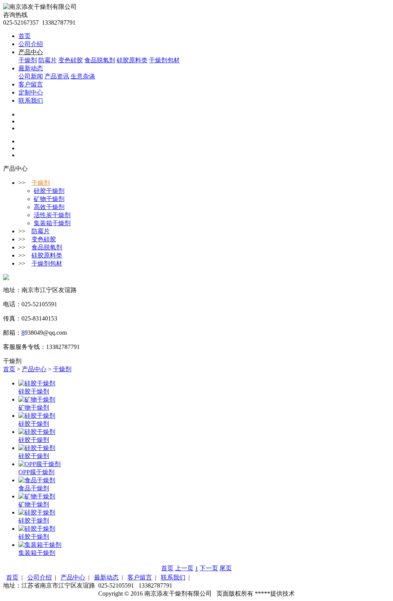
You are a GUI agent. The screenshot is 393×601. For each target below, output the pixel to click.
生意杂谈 (83, 76)
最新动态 (30, 68)
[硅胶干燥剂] (36, 383)
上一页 (184, 568)
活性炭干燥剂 (52, 215)
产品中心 (30, 52)
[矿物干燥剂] (36, 399)
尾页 (226, 568)
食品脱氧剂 (99, 60)
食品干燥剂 (33, 488)
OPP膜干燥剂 (36, 472)
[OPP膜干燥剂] (39, 464)
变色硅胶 (70, 60)
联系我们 (30, 100)
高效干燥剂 (49, 207)
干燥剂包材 (164, 60)
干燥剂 (27, 60)
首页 (24, 36)
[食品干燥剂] (36, 480)
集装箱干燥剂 (52, 223)
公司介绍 (30, 44)
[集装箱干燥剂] (39, 544)
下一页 (209, 568)
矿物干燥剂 (49, 199)
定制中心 (30, 92)
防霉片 (47, 60)
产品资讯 (57, 76)
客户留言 (30, 84)
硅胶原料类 (132, 60)
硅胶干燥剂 (49, 191)
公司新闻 (30, 76)
